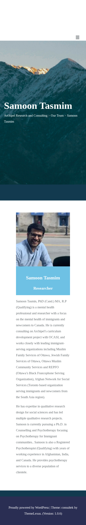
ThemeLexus (32, 513)
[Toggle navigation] (77, 38)
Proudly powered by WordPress (29, 507)
